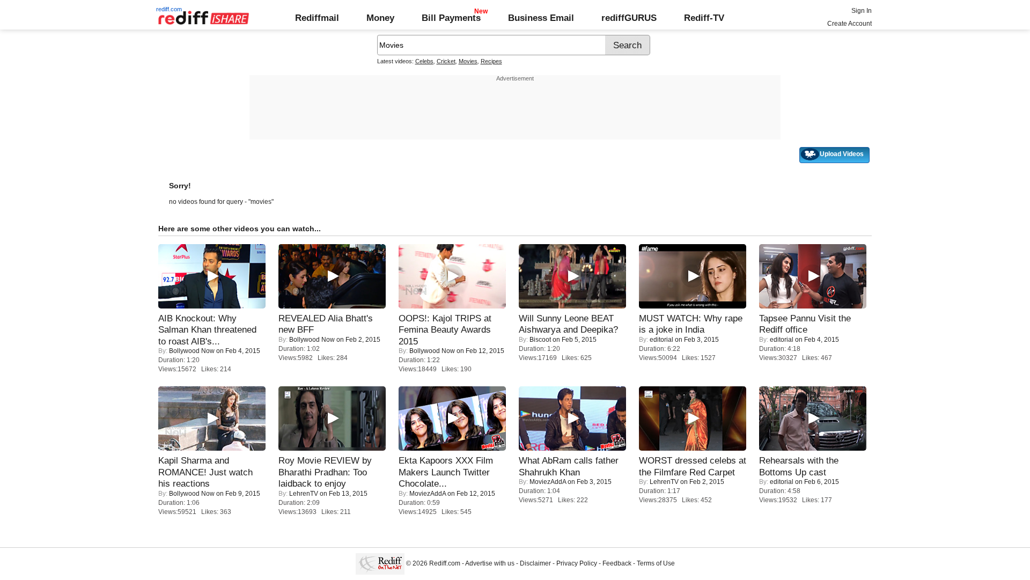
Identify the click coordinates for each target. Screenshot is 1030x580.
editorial (661, 339)
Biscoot (540, 339)
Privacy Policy (576, 563)
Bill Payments (451, 18)
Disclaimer (535, 563)
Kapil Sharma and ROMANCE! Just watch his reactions (205, 472)
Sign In (861, 10)
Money (380, 18)
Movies (468, 61)
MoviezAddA (427, 493)
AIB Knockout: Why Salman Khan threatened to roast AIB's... (207, 329)
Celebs (424, 61)
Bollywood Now (192, 351)
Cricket (446, 61)
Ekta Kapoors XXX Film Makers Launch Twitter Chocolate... (446, 472)
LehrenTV (303, 493)
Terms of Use (656, 563)
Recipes (491, 61)
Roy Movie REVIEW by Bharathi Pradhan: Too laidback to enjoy (325, 472)
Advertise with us (489, 563)
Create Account (849, 23)
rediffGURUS (629, 18)
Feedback (616, 563)
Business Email (541, 18)
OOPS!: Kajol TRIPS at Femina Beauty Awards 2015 (445, 329)
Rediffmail (317, 18)
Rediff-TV (704, 18)
